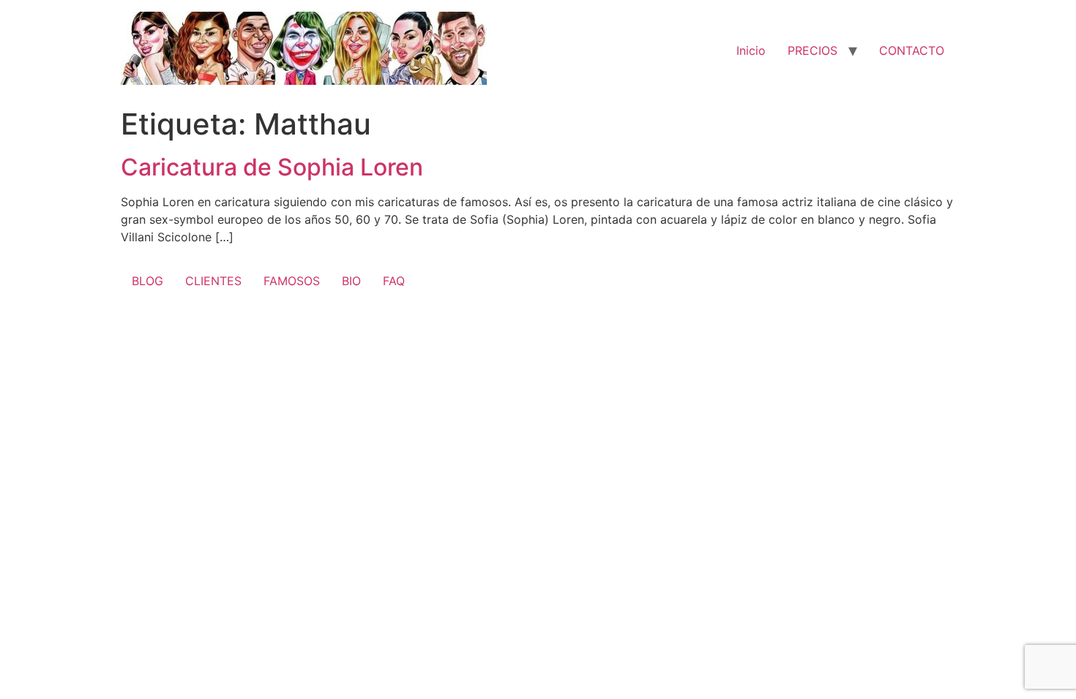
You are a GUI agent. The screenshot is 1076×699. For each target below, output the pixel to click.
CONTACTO (911, 50)
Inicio (751, 50)
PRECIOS (812, 50)
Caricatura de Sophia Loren (272, 167)
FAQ (394, 280)
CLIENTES (213, 280)
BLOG (147, 280)
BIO (351, 280)
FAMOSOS (292, 280)
